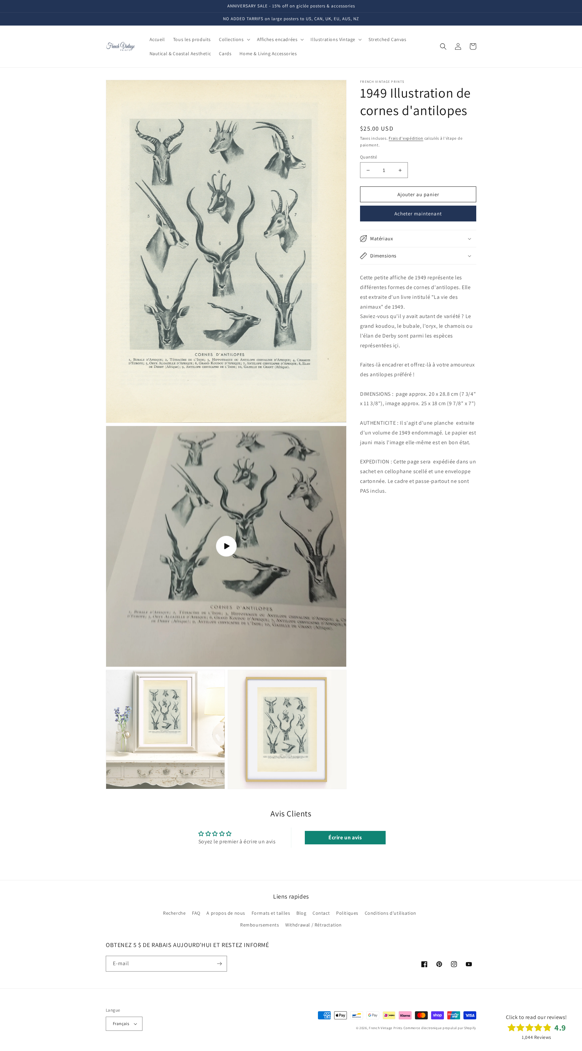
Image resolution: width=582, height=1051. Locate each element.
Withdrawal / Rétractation (313, 925)
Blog (301, 913)
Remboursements (259, 925)
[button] (234, 39)
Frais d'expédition (406, 138)
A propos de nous (225, 913)
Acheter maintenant (418, 213)
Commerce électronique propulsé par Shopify (439, 1028)
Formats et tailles (271, 913)
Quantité (368, 157)
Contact (321, 913)
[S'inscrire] (219, 964)
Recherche (174, 913)
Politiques (347, 913)
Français (121, 1023)
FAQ (196, 913)
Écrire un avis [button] (345, 837)
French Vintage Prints (385, 1028)
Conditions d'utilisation (390, 913)
